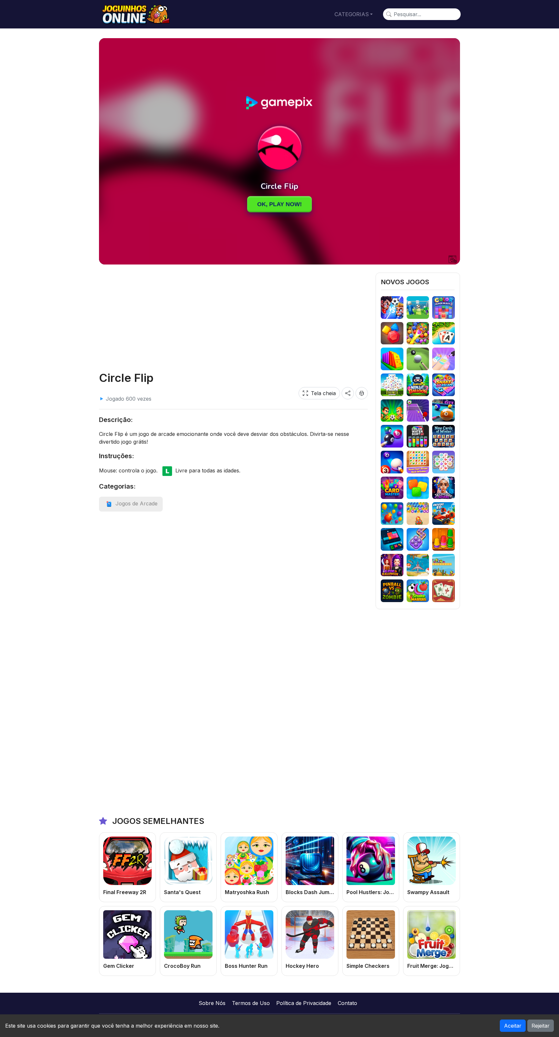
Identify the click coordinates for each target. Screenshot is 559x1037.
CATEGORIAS (351, 14)
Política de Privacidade (303, 1003)
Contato (347, 1003)
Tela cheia (323, 393)
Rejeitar (541, 1025)
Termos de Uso (251, 1003)
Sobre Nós (212, 1003)
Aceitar (512, 1025)
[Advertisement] (233, 318)
